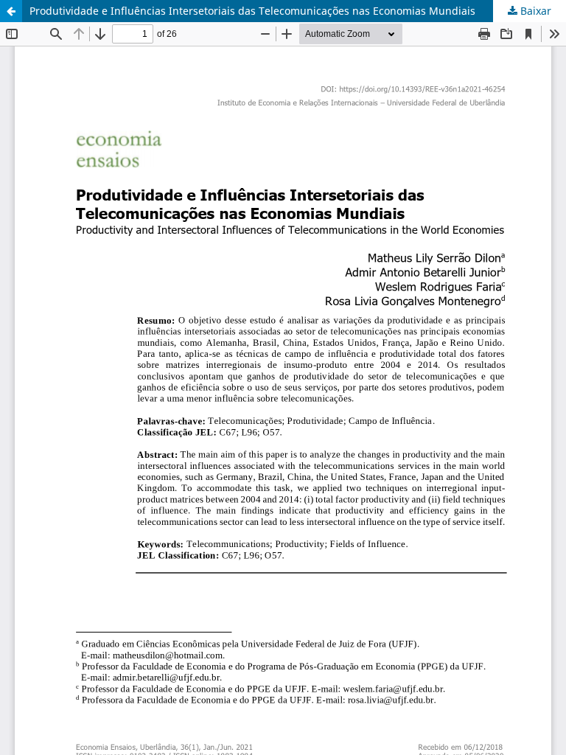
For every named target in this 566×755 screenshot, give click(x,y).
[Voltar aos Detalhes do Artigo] (11, 11)
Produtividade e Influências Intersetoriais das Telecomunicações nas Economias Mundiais (252, 11)
